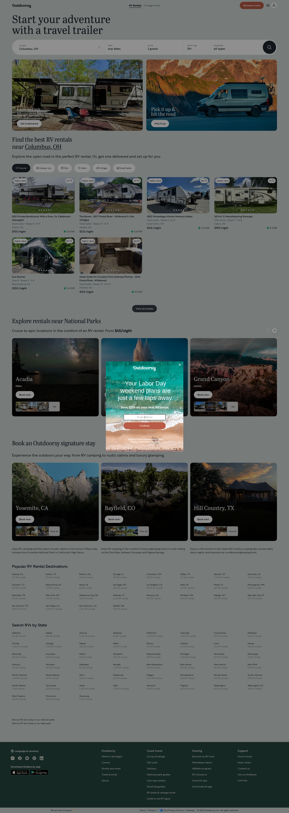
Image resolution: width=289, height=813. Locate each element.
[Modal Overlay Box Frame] (144, 406)
